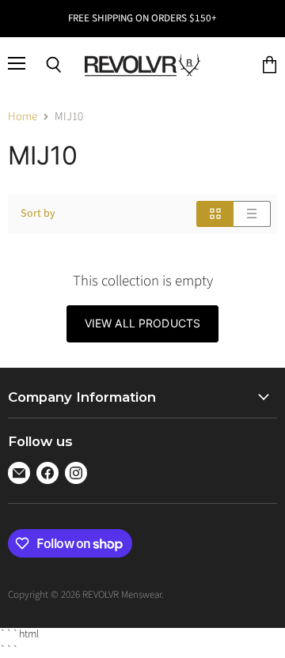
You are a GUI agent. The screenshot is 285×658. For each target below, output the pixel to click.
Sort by (38, 213)
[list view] (252, 214)
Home (22, 116)
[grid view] (215, 214)
